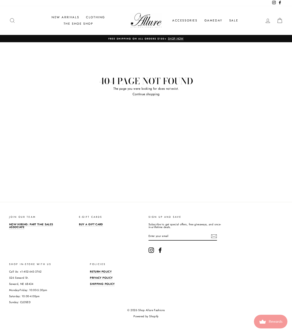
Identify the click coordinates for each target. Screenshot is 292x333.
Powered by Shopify (145, 316)
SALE (233, 20)
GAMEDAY (213, 20)
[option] (146, 38)
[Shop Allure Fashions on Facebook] (160, 250)
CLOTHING (95, 17)
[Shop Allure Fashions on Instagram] (151, 250)
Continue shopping (146, 94)
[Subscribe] (214, 236)
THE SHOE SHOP (78, 23)
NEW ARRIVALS (65, 17)
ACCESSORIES (185, 20)
